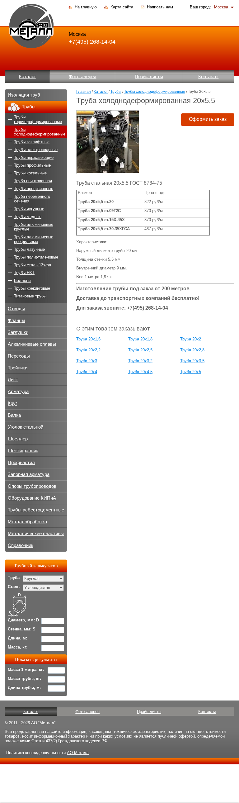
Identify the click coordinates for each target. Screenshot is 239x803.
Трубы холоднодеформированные (154, 91)
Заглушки (18, 332)
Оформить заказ (208, 119)
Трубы (115, 91)
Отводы (16, 308)
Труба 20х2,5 (140, 350)
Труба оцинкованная (33, 180)
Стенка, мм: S (21, 629)
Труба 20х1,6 (88, 339)
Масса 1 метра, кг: (26, 669)
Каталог (27, 76)
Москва (221, 7)
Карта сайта (121, 7)
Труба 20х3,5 (192, 361)
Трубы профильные (32, 165)
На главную (86, 7)
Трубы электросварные (36, 149)
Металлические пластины (36, 533)
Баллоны (22, 280)
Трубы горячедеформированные (38, 119)
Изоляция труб (24, 95)
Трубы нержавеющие (34, 157)
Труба (14, 577)
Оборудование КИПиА (32, 498)
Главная (83, 91)
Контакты (208, 76)
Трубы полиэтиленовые (36, 257)
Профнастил (21, 462)
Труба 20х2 (190, 339)
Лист (13, 379)
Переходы (19, 356)
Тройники (17, 367)
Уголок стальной (25, 427)
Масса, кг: (17, 647)
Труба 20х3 (86, 361)
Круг (12, 403)
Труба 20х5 (190, 371)
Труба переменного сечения (32, 198)
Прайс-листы (149, 76)
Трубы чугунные (29, 209)
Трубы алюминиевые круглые (33, 226)
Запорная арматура (28, 474)
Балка (14, 415)
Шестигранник (23, 450)
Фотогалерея (82, 76)
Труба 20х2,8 (192, 350)
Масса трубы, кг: (24, 678)
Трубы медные (27, 216)
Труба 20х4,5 (140, 371)
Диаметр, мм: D (23, 620)
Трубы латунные (29, 249)
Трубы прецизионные (33, 188)
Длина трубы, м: (24, 687)
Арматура (18, 391)
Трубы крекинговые (32, 288)
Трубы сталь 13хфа (32, 265)
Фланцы (16, 320)
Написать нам (160, 7)
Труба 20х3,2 (140, 361)
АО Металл (78, 752)
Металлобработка (27, 521)
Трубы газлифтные (31, 142)
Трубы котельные (30, 173)
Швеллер (18, 438)
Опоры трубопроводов (32, 486)
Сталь (14, 586)
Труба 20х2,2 (88, 350)
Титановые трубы (30, 296)
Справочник (20, 545)
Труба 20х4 (86, 371)
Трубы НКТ (24, 272)
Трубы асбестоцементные (36, 509)
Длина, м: (17, 638)
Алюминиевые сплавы (32, 344)
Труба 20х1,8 (140, 339)
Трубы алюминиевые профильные (33, 239)
